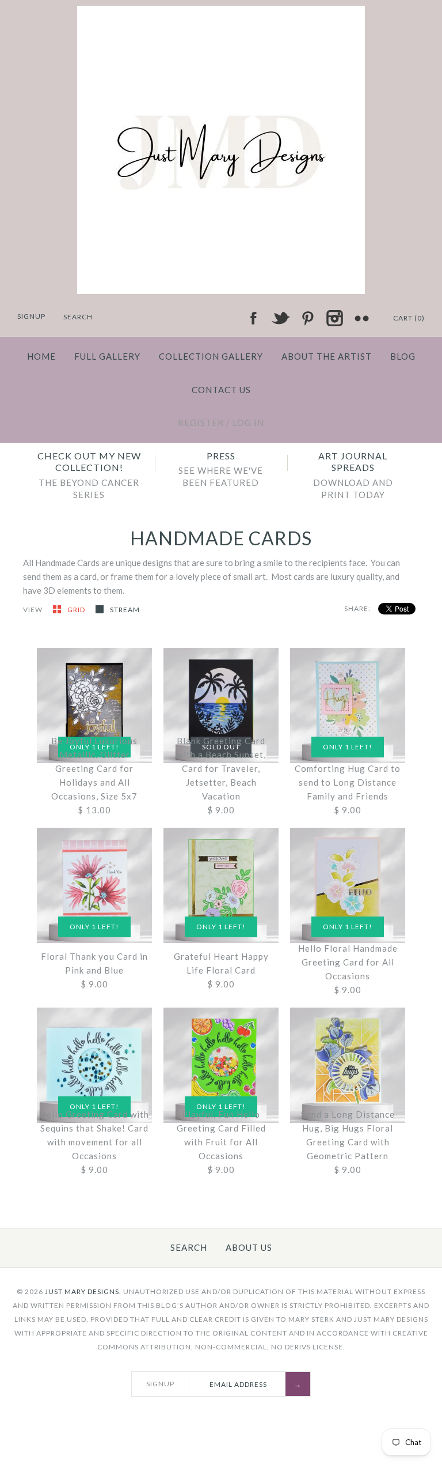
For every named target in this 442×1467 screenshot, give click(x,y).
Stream (125, 609)
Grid (77, 609)
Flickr (361, 318)
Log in (248, 422)
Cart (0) (409, 318)
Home (41, 356)
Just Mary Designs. (83, 1291)
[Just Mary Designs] (221, 12)
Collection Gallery (211, 356)
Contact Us (221, 389)
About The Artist (326, 356)
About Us (249, 1247)
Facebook (253, 318)
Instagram (334, 318)
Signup (31, 316)
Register (201, 422)
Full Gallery (107, 356)
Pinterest (307, 318)
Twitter (280, 318)
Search (188, 1247)
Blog (403, 356)
